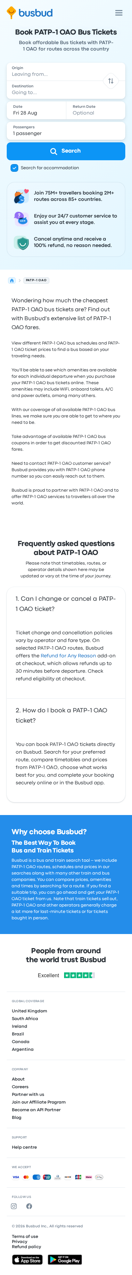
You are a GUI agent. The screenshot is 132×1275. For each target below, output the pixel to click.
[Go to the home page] (30, 12)
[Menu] (119, 13)
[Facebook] (30, 1206)
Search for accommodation (50, 168)
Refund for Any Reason (68, 656)
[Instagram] (15, 1206)
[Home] (12, 280)
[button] (111, 80)
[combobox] (66, 72)
